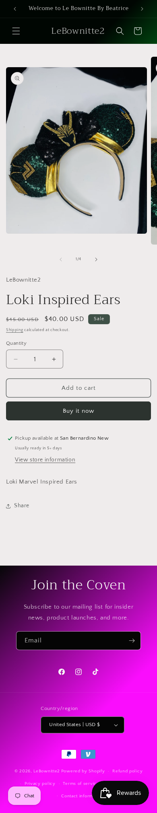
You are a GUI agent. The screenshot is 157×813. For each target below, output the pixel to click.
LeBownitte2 (46, 771)
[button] (16, 31)
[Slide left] (61, 259)
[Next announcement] (142, 9)
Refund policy (127, 771)
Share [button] (21, 505)
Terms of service (81, 783)
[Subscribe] (131, 640)
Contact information (82, 796)
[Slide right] (96, 259)
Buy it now (78, 411)
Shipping (14, 330)
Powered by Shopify (83, 771)
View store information (45, 460)
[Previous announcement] (15, 9)
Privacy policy (40, 783)
